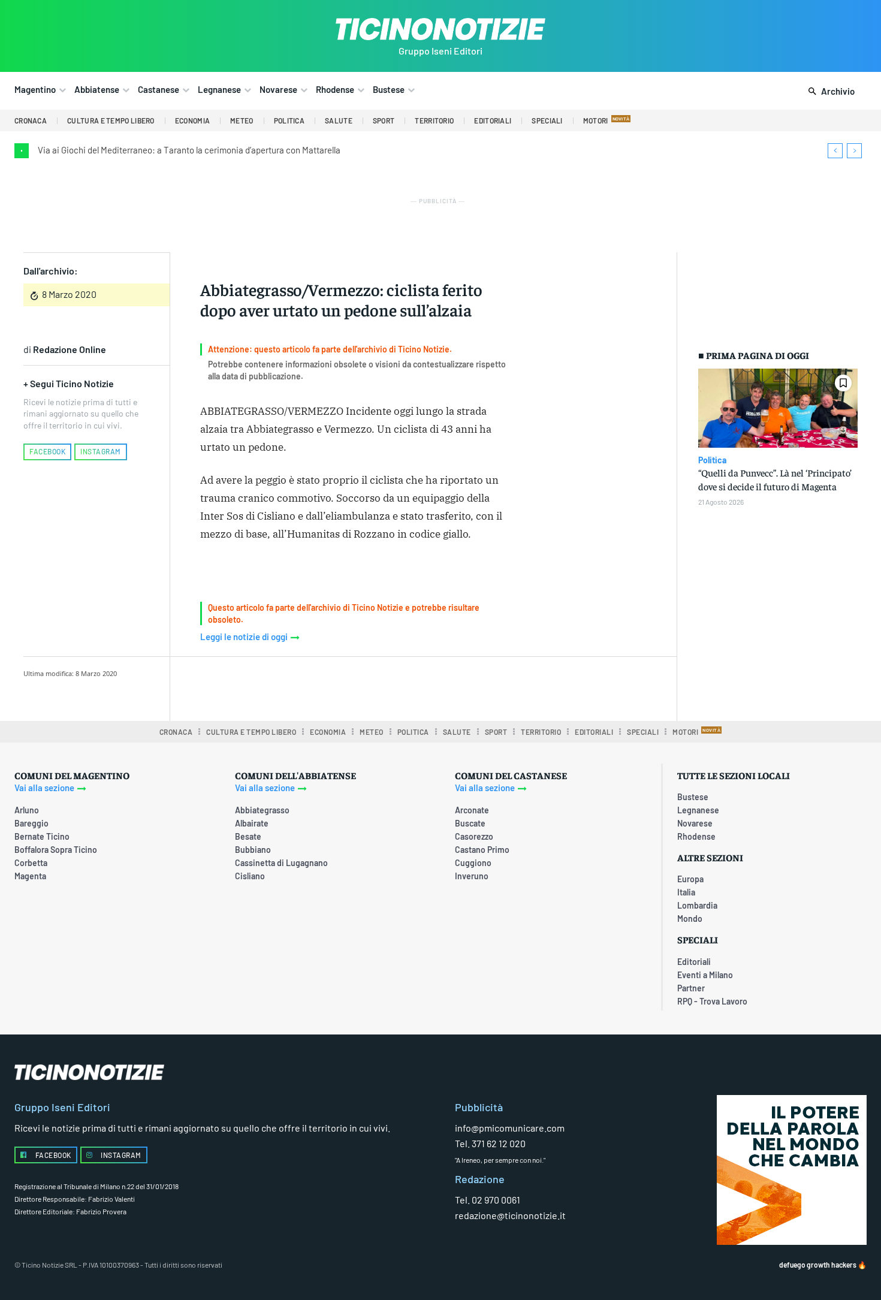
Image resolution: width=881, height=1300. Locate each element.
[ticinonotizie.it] (440, 29)
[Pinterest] (351, 687)
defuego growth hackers (817, 1264)
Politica (712, 460)
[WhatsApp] (379, 687)
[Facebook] (296, 687)
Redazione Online (69, 349)
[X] (324, 687)
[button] (829, 91)
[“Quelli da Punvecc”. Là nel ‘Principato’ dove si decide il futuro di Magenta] (778, 408)
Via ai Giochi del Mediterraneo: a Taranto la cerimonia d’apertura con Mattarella (189, 149)
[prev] (835, 150)
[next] (854, 150)
